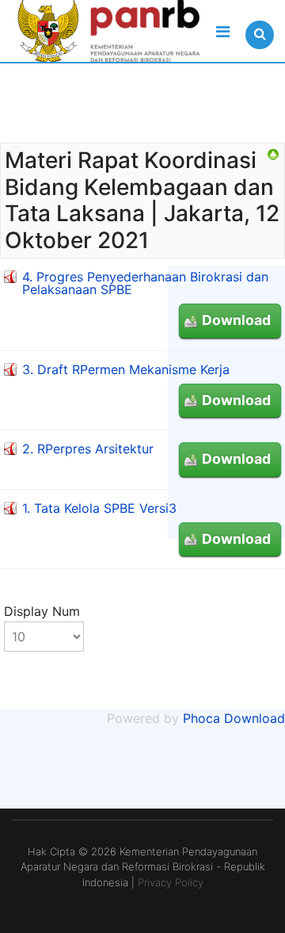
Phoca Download (234, 718)
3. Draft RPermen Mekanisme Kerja (126, 369)
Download (236, 320)
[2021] (273, 154)
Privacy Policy (170, 882)
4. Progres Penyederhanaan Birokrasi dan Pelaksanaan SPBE (145, 283)
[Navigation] (223, 31)
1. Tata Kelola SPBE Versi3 (99, 508)
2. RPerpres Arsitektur (88, 449)
